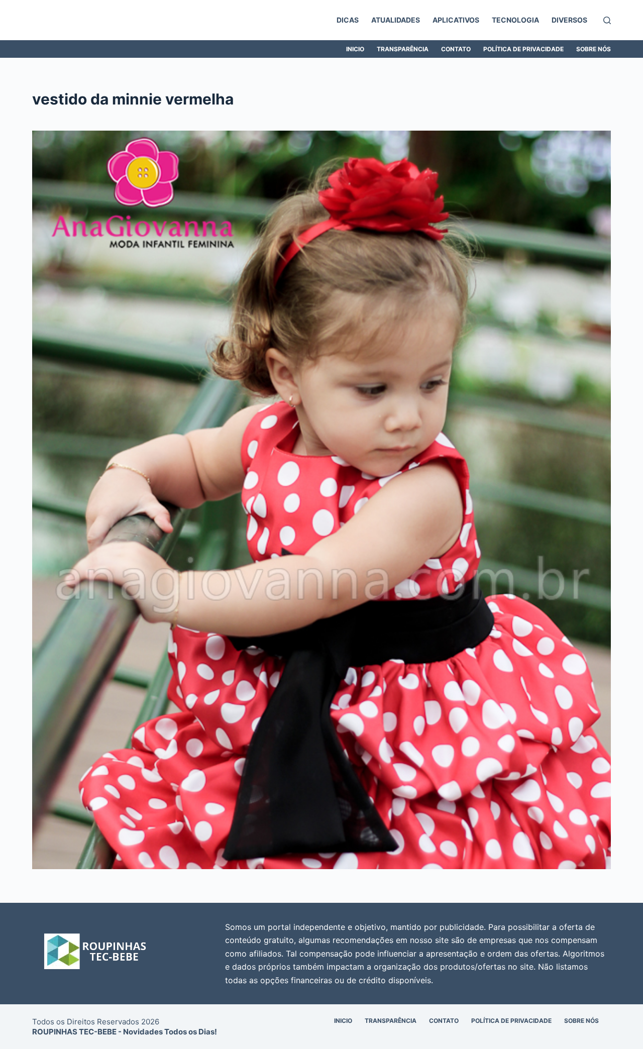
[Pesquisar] (607, 20)
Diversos (569, 20)
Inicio (355, 49)
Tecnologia (515, 20)
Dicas (348, 20)
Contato (456, 49)
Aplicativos (456, 20)
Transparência (402, 49)
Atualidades (395, 20)
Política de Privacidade (523, 49)
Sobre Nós (593, 49)
